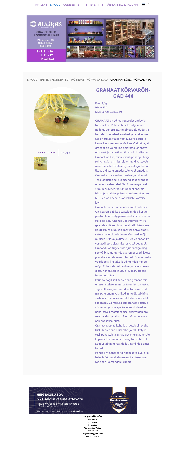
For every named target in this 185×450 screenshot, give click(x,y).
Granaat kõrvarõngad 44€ (130, 79)
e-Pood (55, 4)
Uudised (69, 4)
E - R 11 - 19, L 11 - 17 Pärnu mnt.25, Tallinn (108, 4)
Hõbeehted (60, 79)
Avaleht (41, 4)
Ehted (44, 79)
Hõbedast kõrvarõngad (89, 79)
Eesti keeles (143, 4)
